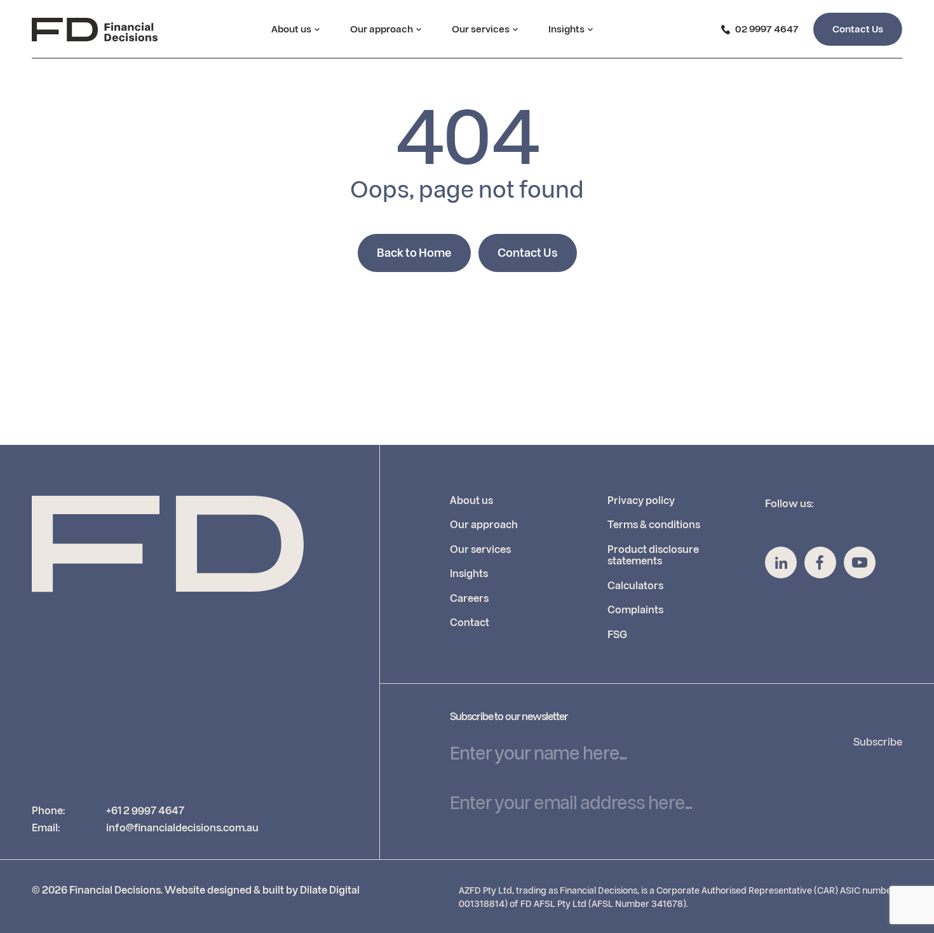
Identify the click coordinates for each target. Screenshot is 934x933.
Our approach (381, 29)
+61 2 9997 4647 (145, 811)
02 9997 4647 (767, 29)
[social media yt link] (860, 562)
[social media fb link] (820, 562)
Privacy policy (641, 501)
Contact (469, 623)
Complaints (635, 610)
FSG (617, 635)
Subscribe (877, 742)
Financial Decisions (115, 890)
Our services (481, 29)
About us (291, 29)
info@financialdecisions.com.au (182, 828)
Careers (469, 599)
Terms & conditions (653, 525)
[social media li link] (781, 562)
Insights (566, 29)
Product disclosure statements (653, 555)
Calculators (635, 586)
